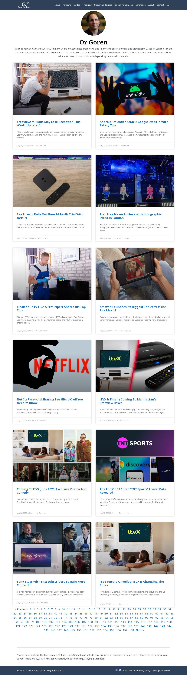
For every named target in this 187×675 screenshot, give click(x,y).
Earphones (141, 4)
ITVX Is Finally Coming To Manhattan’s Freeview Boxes (128, 401)
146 (53, 630)
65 (20, 617)
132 (90, 626)
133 (97, 626)
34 (25, 613)
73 (60, 617)
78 (85, 617)
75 (70, 617)
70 (45, 617)
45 (80, 613)
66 (25, 617)
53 (121, 613)
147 (59, 630)
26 (144, 609)
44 (75, 613)
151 (85, 630)
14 (83, 609)
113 (123, 622)
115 (136, 622)
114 (130, 622)
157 (125, 630)
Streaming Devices (103, 4)
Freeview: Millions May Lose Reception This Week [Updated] (48, 123)
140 (143, 626)
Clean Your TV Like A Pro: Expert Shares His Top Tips (51, 308)
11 (68, 609)
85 (121, 617)
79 (91, 617)
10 (63, 609)
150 (79, 630)
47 (91, 613)
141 (149, 626)
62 (167, 613)
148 (66, 630)
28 (154, 609)
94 (167, 617)
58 (146, 613)
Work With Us (129, 670)
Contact (160, 4)
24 (134, 609)
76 (75, 617)
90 (146, 617)
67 (30, 617)
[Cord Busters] (24, 5)
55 (131, 613)
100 (38, 622)
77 (80, 617)
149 (72, 630)
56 (136, 613)
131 (83, 626)
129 (70, 626)
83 (111, 617)
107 (84, 622)
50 (106, 613)
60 (156, 613)
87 (131, 617)
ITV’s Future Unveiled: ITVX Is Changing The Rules (132, 583)
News (57, 4)
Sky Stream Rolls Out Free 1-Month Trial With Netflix (50, 216)
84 (116, 617)
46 (85, 613)
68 (35, 617)
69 (40, 617)
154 (105, 630)
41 (60, 613)
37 (40, 613)
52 (116, 613)
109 (97, 622)
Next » (140, 630)
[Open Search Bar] (167, 5)
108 (90, 622)
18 (103, 609)
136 (116, 626)
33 (20, 613)
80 (96, 617)
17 (98, 609)
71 (50, 617)
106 (77, 622)
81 (101, 617)
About (151, 4)
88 (136, 617)
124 (37, 626)
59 (151, 613)
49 (101, 613)
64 (15, 617)
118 (156, 622)
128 (64, 626)
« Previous (21, 609)
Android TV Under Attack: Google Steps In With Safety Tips (134, 123)
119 (163, 622)
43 (70, 613)
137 (123, 626)
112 (117, 622)
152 (92, 630)
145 (46, 630)
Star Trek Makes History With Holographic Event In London (131, 216)
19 (108, 609)
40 (55, 613)
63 (172, 613)
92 (156, 617)
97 (22, 622)
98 (27, 622)
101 (44, 622)
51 (111, 613)
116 (143, 622)
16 (93, 609)
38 (45, 613)
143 (162, 626)
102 (51, 622)
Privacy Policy (143, 670)
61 (161, 613)
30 (164, 609)
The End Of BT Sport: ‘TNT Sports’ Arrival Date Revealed (133, 490)
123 (31, 626)
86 (126, 617)
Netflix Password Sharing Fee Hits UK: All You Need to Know (50, 401)
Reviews (67, 4)
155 (112, 630)
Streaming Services (124, 4)
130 (77, 626)
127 (57, 626)
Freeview (87, 4)
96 (16, 622)
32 (15, 613)
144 (169, 626)
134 (103, 626)
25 (139, 609)
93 (161, 617)
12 (73, 609)
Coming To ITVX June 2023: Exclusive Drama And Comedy (52, 490)
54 (126, 613)
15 (88, 609)
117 (149, 622)
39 (50, 613)
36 (35, 613)
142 (156, 626)
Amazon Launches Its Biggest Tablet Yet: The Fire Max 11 (133, 308)
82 (106, 617)
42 (65, 613)
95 (172, 617)
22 (124, 609)
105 (71, 622)
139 (136, 626)
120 (169, 622)
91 (151, 617)
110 (103, 622)
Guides (77, 4)
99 (32, 622)
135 (110, 626)
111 (110, 622)
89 (141, 617)
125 (44, 626)
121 (18, 626)
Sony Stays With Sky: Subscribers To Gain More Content (51, 583)
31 (169, 609)
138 (129, 626)
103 (57, 622)
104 (64, 622)
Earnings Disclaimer (161, 670)
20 (114, 609)
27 (149, 609)
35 (30, 613)
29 (159, 609)
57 (141, 613)
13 (78, 609)
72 (55, 617)
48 (96, 613)
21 (119, 609)
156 (118, 630)
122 (24, 626)
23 (129, 609)
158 (131, 630)
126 (51, 626)
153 (99, 630)
